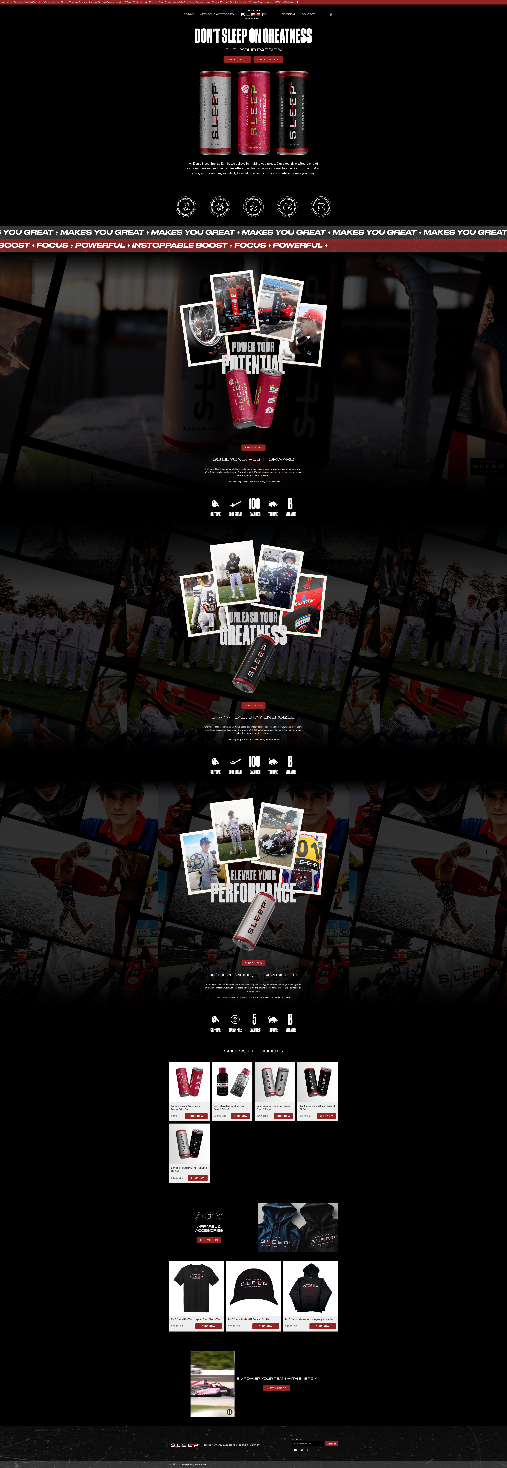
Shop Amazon (268, 59)
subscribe (297, 1439)
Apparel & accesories (225, 1445)
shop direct (237, 59)
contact (308, 14)
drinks (189, 14)
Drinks (207, 1445)
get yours (209, 1240)
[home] (253, 14)
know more (276, 1388)
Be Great (288, 14)
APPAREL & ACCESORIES (217, 14)
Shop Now (253, 447)
